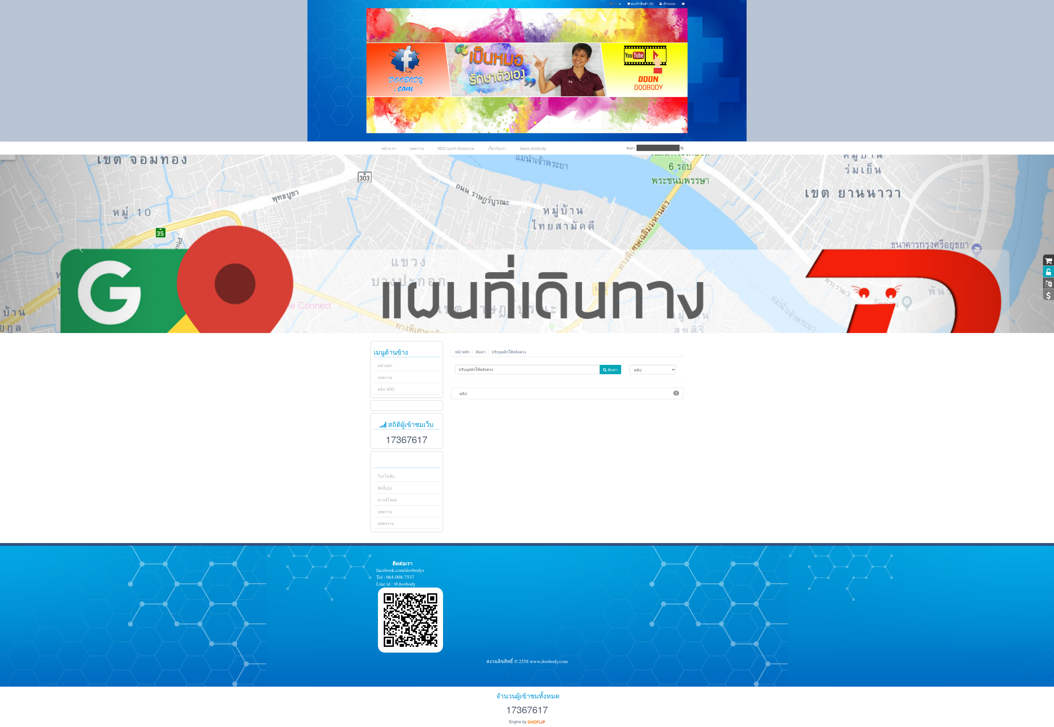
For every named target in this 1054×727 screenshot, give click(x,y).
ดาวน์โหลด (387, 499)
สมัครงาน (386, 523)
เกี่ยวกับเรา (497, 148)
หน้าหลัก (385, 365)
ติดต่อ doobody (533, 148)
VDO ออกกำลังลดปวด (456, 148)
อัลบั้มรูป (385, 488)
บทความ (417, 148)
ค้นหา (481, 351)
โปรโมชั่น (386, 476)
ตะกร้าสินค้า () (642, 3)
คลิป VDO (386, 389)
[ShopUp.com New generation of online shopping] (536, 721)
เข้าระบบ (668, 3)
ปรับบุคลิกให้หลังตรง (509, 351)
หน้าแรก (389, 148)
